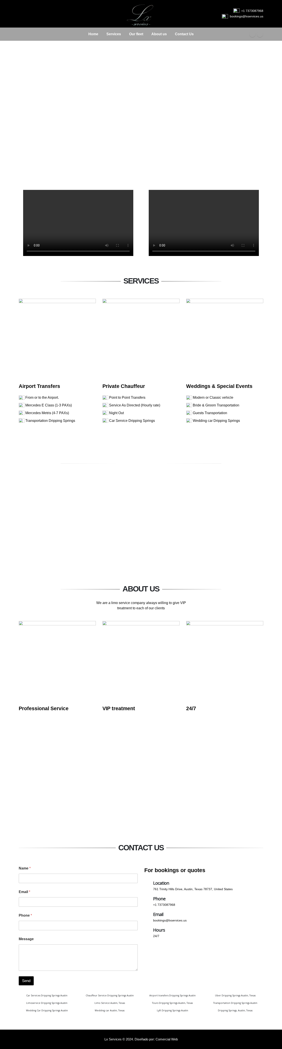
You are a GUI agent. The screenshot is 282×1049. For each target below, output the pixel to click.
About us (159, 34)
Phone (25, 915)
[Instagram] (260, 34)
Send (26, 981)
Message (26, 939)
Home (93, 34)
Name (25, 868)
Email (24, 892)
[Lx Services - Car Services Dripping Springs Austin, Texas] (141, 13)
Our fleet (136, 34)
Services (113, 34)
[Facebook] (252, 34)
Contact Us (184, 34)
